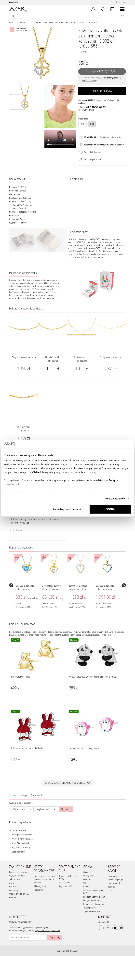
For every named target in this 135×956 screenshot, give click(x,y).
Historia (86, 879)
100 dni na (92, 107)
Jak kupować (14, 879)
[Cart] (112, 9)
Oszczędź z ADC (102, 71)
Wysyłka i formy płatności (22, 839)
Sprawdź (65, 809)
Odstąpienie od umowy (19, 894)
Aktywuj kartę (40, 886)
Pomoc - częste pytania (19, 872)
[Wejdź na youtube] (114, 927)
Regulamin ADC (65, 886)
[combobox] (22, 809)
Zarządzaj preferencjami (67, 509)
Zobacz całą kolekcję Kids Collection (67, 783)
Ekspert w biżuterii (19, 830)
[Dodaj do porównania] (80, 159)
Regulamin (14, 887)
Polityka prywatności (92, 900)
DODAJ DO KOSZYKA (102, 91)
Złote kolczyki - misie (20, 676)
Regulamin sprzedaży (20, 847)
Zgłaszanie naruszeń (92, 911)
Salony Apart (88, 876)
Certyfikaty (13, 890)
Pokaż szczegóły (115, 498)
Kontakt (12, 897)
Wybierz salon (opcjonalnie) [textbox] (44, 809)
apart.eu (111, 890)
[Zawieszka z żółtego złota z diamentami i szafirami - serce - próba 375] (107, 564)
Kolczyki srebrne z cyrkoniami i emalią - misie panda (92, 676)
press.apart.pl (114, 883)
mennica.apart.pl (115, 876)
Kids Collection (24, 198)
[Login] (93, 8)
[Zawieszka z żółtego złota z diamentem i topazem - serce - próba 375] (27, 564)
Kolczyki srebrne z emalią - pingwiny (85, 748)
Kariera (86, 887)
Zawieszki (24, 22)
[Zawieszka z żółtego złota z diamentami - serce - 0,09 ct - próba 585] (80, 564)
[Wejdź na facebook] (101, 927)
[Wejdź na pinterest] (121, 927)
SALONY (122, 2)
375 (82, 123)
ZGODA (110, 509)
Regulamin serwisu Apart (94, 897)
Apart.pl (12, 22)
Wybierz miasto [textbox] (20, 809)
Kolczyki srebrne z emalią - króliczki (27, 748)
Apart (18, 194)
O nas (85, 872)
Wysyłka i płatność (17, 876)
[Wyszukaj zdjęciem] (19, 29)
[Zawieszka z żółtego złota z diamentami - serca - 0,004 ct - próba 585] (53, 564)
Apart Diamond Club (20, 843)
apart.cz (111, 887)
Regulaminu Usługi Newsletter (47, 931)
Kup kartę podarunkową (44, 876)
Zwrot (11, 883)
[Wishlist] (103, 8)
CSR (85, 883)
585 (92, 123)
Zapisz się (54, 937)
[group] (27, 585)
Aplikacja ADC (65, 883)
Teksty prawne (89, 908)
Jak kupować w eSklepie (21, 835)
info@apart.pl (104, 922)
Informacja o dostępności (94, 904)
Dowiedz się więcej (89, 81)
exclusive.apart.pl (115, 880)
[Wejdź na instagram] (108, 927)
